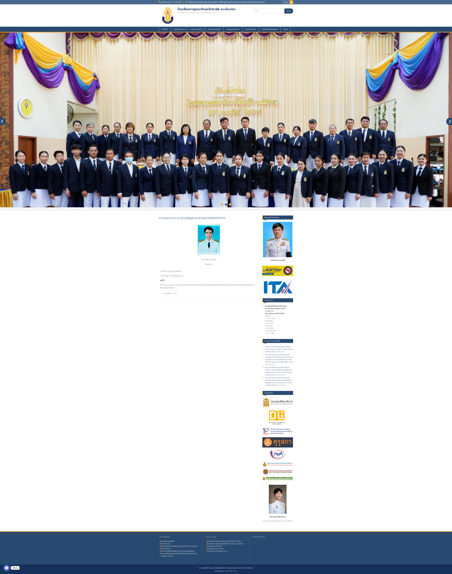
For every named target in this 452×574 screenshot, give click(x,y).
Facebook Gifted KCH (215, 546)
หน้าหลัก (165, 29)
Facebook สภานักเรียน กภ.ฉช (217, 551)
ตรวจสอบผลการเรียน (167, 541)
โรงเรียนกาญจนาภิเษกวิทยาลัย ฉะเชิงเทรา (207, 9)
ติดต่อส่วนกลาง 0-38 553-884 (171, 2)
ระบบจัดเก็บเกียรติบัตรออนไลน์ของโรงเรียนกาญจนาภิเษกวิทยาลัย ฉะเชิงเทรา (179, 554)
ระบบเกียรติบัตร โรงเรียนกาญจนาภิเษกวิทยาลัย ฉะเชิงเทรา (179, 546)
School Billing (250, 29)
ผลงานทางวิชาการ (233, 29)
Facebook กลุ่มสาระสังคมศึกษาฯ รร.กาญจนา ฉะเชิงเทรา (226, 543)
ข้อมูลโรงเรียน (179, 29)
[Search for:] (273, 11)
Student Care (165, 543)
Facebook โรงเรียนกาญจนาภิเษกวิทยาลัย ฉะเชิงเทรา (224, 541)
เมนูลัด (285, 2)
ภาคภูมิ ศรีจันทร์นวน (231, 571)
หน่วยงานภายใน (196, 29)
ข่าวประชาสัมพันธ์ (214, 29)
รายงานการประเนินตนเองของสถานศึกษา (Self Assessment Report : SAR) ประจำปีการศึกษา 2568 (278, 349)
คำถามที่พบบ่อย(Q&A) (269, 29)
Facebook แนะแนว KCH (215, 548)
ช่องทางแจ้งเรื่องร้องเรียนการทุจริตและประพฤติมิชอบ (177, 551)
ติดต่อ (285, 29)
